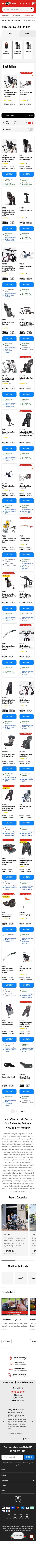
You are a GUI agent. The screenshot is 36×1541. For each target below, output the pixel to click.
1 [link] (12, 1111)
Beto (21, 804)
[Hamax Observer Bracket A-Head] (9, 903)
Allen (22, 90)
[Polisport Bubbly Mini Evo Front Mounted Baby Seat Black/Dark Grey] (27, 420)
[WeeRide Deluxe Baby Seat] (9, 474)
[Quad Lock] (8, 1278)
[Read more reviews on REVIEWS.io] (18, 1400)
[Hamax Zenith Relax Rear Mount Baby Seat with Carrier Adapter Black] (9, 198)
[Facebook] (9, 1516)
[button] (10, 100)
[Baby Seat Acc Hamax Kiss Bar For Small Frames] (9, 634)
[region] (18, 1421)
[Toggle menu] (3, 3)
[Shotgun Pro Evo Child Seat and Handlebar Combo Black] (10, 81)
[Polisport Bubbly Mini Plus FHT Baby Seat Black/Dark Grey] (9, 795)
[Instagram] (15, 1516)
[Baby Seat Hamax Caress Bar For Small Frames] (9, 957)
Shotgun (6, 90)
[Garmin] (21, 1278)
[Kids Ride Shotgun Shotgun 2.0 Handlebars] (27, 634)
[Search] (31, 9)
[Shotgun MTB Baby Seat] (27, 198)
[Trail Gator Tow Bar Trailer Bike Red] (27, 527)
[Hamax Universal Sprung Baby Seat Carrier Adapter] (9, 849)
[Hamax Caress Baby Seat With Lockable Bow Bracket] (9, 582)
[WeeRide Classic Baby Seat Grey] (27, 254)
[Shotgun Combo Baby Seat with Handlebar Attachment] (9, 366)
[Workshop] (20, 3)
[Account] (29, 3)
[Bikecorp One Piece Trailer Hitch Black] (27, 1065)
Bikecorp (22, 912)
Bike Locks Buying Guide (11, 1319)
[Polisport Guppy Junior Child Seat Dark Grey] (9, 742)
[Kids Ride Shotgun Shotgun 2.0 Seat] (27, 688)
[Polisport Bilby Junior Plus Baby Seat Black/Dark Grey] (27, 849)
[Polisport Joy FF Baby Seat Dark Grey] (27, 742)
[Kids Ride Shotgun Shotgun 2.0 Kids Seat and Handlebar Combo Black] (9, 254)
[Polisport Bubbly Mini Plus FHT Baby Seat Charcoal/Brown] (27, 1011)
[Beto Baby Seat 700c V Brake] (27, 795)
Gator (21, 536)
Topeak (4, 536)
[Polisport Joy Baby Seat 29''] (27, 366)
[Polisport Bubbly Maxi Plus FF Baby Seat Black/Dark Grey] (9, 688)
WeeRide (22, 264)
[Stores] (26, 3)
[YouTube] (27, 1516)
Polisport (22, 376)
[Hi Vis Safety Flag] (27, 903)
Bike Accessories (14, 20)
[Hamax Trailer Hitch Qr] (9, 1065)
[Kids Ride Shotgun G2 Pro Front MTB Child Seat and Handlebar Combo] (27, 310)
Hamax (21, 155)
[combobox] (18, 9)
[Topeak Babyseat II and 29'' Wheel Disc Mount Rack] (9, 527)
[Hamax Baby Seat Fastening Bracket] (9, 1011)
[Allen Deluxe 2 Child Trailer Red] (27, 81)
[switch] (30, 123)
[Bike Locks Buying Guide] (15, 1307)
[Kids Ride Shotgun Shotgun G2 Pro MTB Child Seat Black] (27, 582)
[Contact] (24, 3)
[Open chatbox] (31, 1537)
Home (4, 20)
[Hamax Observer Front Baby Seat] (9, 420)
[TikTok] (21, 1516)
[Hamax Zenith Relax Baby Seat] (9, 310)
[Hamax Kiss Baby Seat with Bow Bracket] (27, 146)
